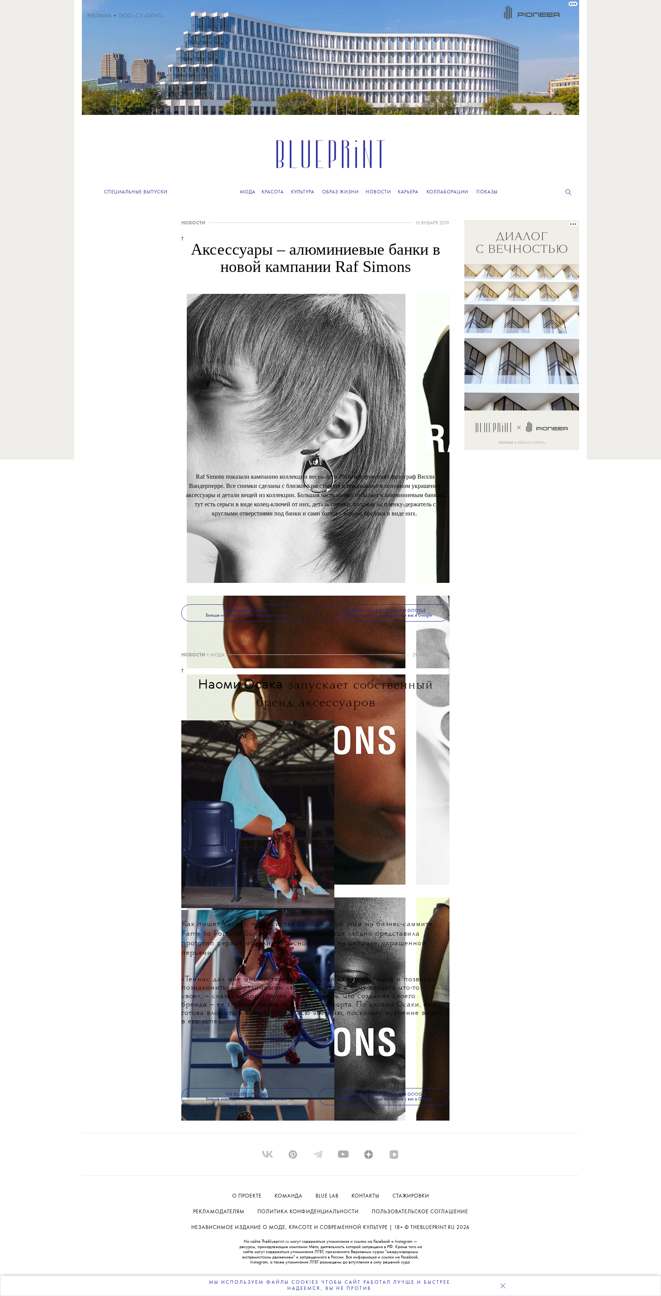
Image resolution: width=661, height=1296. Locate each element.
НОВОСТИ (193, 223)
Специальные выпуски (136, 192)
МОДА (217, 655)
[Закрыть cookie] (502, 1285)
